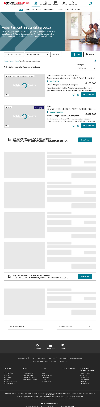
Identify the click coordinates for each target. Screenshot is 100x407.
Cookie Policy (62, 358)
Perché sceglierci (8, 373)
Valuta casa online (28, 375)
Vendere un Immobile (9, 383)
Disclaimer (52, 358)
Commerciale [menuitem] (48, 9)
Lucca (11, 61)
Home (6, 61)
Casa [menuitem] (21, 9)
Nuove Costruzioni (47, 375)
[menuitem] (36, 3)
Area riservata (7, 377)
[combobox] (86, 68)
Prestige (44, 379)
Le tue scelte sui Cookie (76, 358)
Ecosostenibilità (84, 379)
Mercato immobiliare (85, 373)
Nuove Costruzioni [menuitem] (33, 9)
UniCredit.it (38, 348)
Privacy (32, 358)
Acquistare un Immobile (10, 381)
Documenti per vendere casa (30, 379)
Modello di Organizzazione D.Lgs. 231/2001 (44, 361)
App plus (6, 379)
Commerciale (45, 377)
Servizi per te (7, 375)
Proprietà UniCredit (47, 381)
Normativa (83, 381)
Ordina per (80, 65)
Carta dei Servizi (22, 358)
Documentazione (84, 383)
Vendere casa (83, 375)
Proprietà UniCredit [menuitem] (73, 9)
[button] (37, 54)
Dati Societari (41, 358)
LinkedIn (63, 348)
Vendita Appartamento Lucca (30, 61)
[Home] (16, 3)
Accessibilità (63, 361)
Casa (43, 373)
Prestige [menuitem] (59, 9)
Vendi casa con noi (28, 373)
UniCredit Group (51, 348)
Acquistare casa (84, 377)
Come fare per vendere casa (30, 377)
